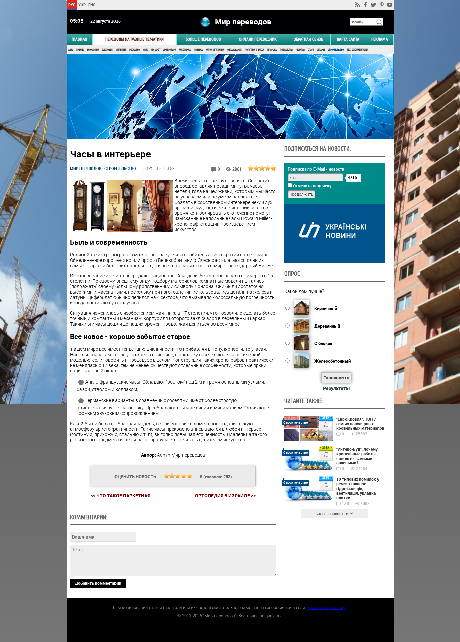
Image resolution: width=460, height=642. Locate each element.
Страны (321, 49)
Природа (272, 49)
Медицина (185, 49)
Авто (70, 49)
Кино (145, 49)
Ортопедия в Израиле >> (225, 495)
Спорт (311, 49)
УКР (81, 4)
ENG (92, 4)
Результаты (336, 388)
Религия (300, 49)
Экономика (93, 49)
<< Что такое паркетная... (122, 495)
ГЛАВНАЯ (79, 39)
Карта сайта (348, 39)
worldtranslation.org (327, 607)
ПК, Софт (155, 49)
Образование (234, 49)
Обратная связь (308, 39)
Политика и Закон (254, 49)
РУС (71, 4)
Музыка (198, 49)
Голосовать (336, 377)
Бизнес (80, 49)
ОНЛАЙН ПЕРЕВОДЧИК (257, 39)
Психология (286, 49)
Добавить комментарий (98, 583)
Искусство (134, 49)
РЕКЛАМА (379, 39)
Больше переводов (203, 39)
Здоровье (107, 49)
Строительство (336, 49)
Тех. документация (357, 49)
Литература (169, 49)
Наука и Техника (215, 49)
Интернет (121, 49)
